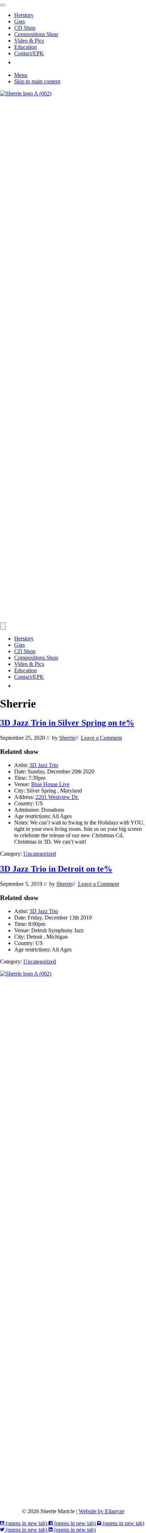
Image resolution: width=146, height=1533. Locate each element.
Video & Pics (29, 664)
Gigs (19, 645)
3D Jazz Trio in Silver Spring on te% (67, 722)
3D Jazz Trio (43, 765)
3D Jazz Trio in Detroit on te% (56, 868)
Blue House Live (50, 784)
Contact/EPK (29, 677)
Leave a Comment (101, 738)
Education (25, 670)
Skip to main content (37, 81)
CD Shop (24, 651)
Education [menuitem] (25, 47)
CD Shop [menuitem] (24, 28)
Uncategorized (39, 854)
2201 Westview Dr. (57, 797)
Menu (20, 75)
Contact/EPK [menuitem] (29, 53)
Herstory (24, 638)
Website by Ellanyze (101, 1511)
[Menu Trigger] (3, 5)
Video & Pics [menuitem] (29, 41)
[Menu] (3, 626)
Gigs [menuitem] (19, 21)
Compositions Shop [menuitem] (36, 34)
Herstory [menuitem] (24, 15)
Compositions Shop (36, 658)
